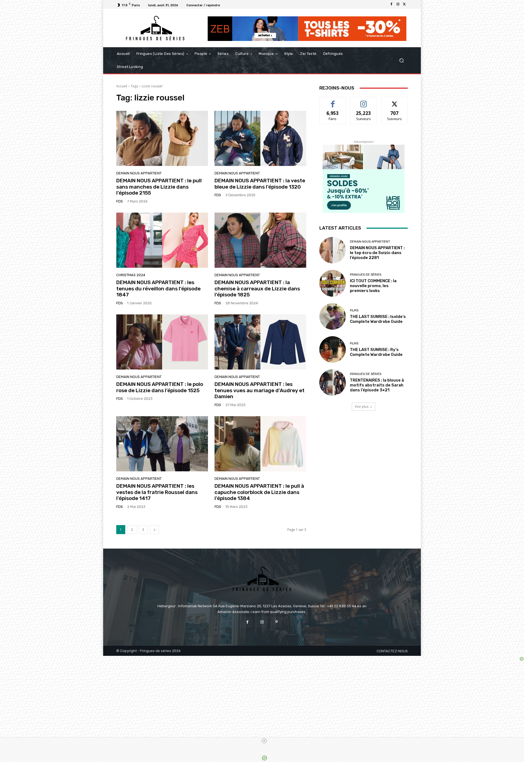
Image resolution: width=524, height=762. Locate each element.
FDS (119, 201)
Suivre (363, 101)
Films (354, 310)
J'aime (333, 101)
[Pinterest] (276, 622)
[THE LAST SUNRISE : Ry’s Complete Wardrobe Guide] (332, 349)
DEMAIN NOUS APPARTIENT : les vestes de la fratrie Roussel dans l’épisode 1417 (157, 492)
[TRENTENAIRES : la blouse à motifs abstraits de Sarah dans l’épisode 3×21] (332, 382)
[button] (401, 60)
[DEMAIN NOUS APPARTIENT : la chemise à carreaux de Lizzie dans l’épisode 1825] (260, 240)
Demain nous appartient (139, 173)
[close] (264, 740)
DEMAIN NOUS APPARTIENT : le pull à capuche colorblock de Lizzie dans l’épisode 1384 (259, 492)
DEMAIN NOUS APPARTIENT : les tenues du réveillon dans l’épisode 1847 (158, 288)
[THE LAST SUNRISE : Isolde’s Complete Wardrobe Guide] (332, 316)
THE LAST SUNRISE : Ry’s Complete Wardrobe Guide (376, 352)
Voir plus (361, 406)
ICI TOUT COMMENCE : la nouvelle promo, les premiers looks (373, 285)
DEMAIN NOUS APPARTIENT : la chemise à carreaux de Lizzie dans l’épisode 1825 (257, 288)
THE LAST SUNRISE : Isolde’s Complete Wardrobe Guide (378, 319)
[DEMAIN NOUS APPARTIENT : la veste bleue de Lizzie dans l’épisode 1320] (260, 138)
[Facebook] (391, 4)
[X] (404, 4)
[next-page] (154, 529)
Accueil (121, 86)
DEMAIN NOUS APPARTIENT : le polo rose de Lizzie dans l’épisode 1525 (159, 387)
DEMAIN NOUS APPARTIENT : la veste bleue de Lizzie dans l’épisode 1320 (260, 183)
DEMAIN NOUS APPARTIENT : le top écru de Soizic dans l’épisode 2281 (377, 252)
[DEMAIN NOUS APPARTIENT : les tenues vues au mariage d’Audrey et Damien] (260, 342)
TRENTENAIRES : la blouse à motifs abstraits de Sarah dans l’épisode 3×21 (377, 385)
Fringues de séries (365, 274)
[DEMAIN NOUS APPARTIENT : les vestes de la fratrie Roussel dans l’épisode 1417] (162, 443)
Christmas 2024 (130, 275)
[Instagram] (398, 4)
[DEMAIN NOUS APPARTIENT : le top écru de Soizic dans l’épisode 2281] (332, 250)
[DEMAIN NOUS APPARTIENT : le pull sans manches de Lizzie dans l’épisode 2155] (162, 138)
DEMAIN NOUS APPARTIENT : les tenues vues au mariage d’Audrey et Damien (260, 390)
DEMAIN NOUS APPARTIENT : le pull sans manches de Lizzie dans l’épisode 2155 (159, 186)
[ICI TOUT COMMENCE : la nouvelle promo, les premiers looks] (332, 283)
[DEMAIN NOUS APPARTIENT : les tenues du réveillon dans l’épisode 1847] (162, 240)
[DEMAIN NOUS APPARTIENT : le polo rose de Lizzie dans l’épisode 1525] (162, 342)
